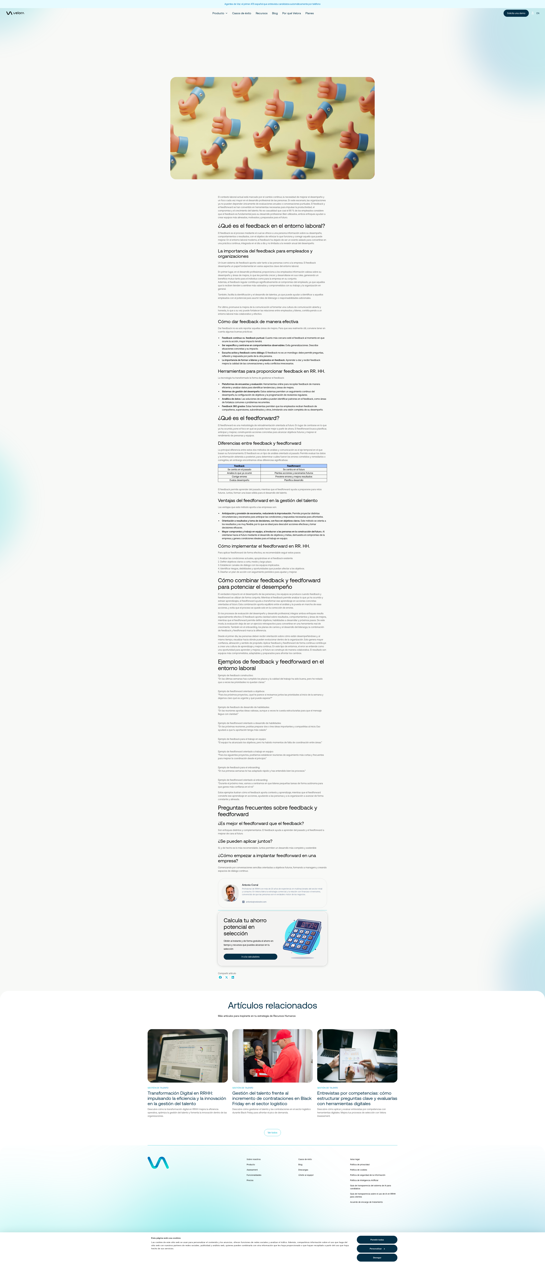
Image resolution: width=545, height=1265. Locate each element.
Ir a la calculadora (250, 956)
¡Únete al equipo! (306, 1175)
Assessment (252, 1170)
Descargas (303, 1170)
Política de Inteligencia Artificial (364, 1180)
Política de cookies (358, 1170)
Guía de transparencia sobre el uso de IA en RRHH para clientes (373, 1195)
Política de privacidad (359, 1164)
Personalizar (376, 1249)
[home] (15, 13)
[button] (220, 13)
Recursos (262, 13)
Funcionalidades (254, 1175)
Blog (275, 13)
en (537, 13)
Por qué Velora (291, 13)
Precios (250, 1180)
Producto (251, 1164)
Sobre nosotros (254, 1159)
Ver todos (272, 1132)
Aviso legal (355, 1159)
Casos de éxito (241, 13)
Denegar (377, 1257)
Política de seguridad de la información (367, 1175)
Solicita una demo (516, 13)
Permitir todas (377, 1240)
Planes (309, 13)
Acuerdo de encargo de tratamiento (366, 1202)
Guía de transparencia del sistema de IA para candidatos (370, 1187)
